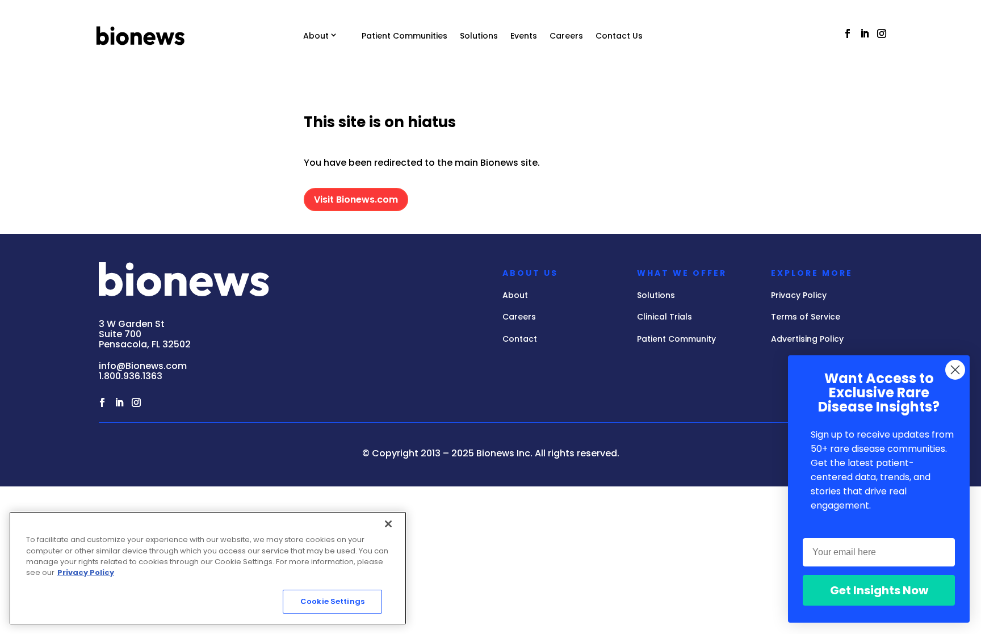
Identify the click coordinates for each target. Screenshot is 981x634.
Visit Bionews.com (356, 199)
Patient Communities (404, 35)
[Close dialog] (955, 370)
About (316, 35)
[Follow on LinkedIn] (865, 33)
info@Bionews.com (143, 365)
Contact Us (619, 35)
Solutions (479, 35)
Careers (566, 35)
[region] (207, 568)
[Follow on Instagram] (882, 33)
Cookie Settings (332, 601)
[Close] (388, 523)
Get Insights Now (879, 590)
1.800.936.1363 (130, 376)
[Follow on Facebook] (848, 33)
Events (523, 35)
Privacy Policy (85, 573)
